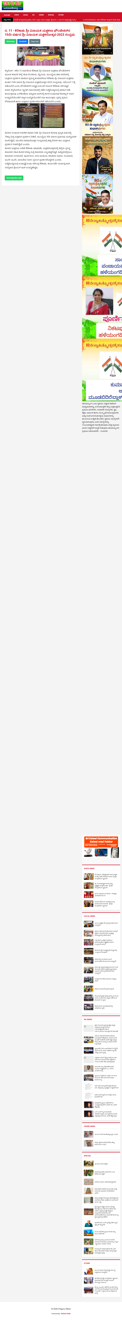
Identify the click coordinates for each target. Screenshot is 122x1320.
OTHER (61, 15)
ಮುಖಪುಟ (7, 15)
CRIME (41, 15)
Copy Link (34, 41)
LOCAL (25, 15)
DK (33, 15)
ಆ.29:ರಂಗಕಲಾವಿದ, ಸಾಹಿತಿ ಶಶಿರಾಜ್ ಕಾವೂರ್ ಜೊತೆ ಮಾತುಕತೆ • (73, 20)
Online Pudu (66, 1314)
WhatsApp (11, 41)
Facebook (22, 41)
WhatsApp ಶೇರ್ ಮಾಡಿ (14, 178)
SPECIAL (51, 15)
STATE (16, 15)
